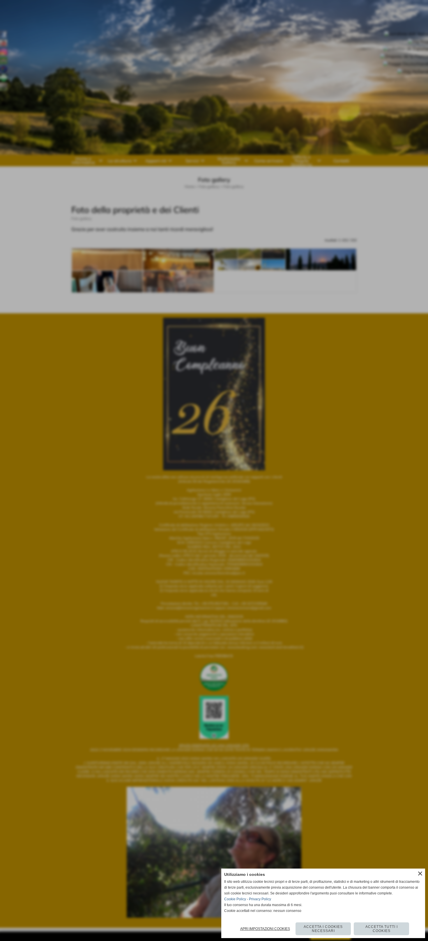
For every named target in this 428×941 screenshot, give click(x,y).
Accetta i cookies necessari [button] (323, 929)
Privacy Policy (260, 899)
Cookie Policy (235, 899)
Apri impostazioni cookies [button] (265, 929)
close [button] (420, 873)
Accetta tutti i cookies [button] (381, 929)
